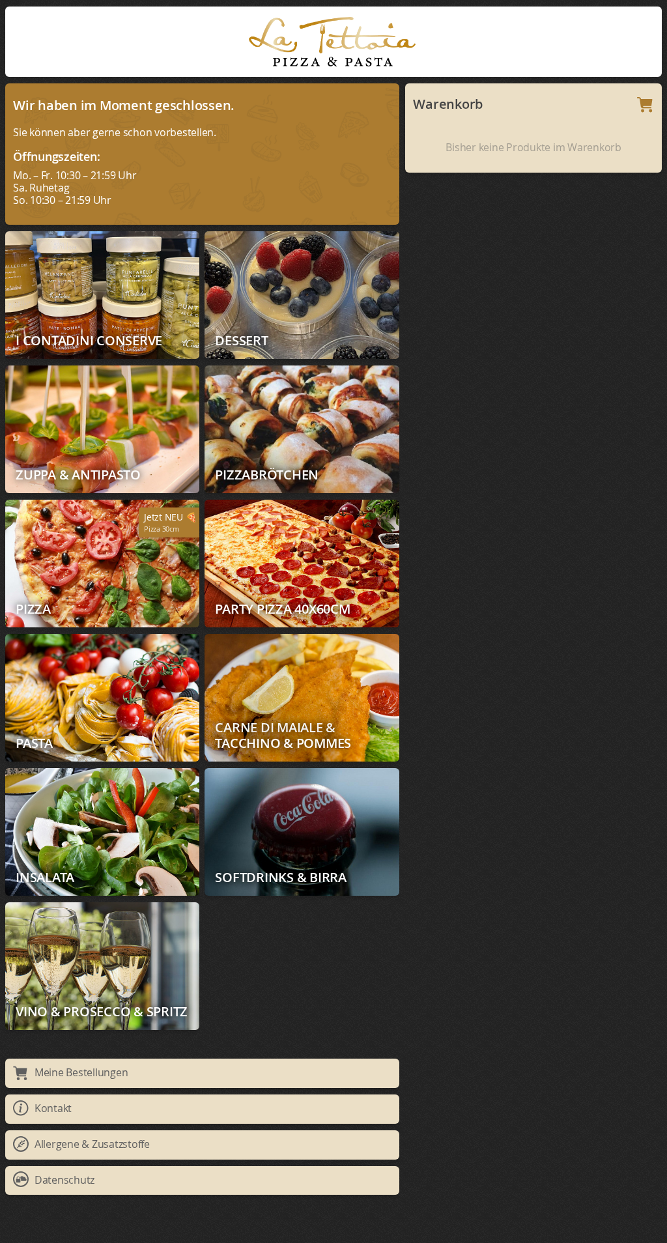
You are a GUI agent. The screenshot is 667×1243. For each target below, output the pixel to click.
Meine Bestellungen (81, 1072)
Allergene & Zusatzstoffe (92, 1144)
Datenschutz (64, 1180)
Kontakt (53, 1108)
